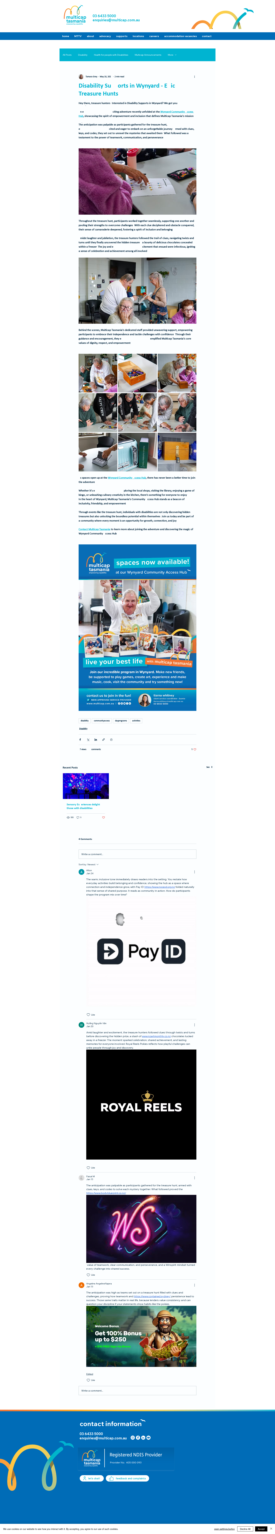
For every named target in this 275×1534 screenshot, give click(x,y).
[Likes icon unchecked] (88, 1015)
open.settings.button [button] (224, 1529)
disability (84, 721)
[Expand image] (98, 373)
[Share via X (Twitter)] (87, 739)
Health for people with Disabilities (111, 55)
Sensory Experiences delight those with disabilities (83, 806)
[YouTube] (148, 1438)
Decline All (245, 1529)
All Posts (67, 55)
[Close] (271, 1528)
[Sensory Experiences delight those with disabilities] (86, 786)
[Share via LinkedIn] (95, 739)
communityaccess (102, 721)
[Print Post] (111, 739)
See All (209, 767)
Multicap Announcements (148, 55)
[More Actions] (194, 872)
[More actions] (194, 77)
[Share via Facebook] (80, 739)
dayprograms (121, 721)
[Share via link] (103, 739)
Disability (83, 55)
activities (136, 721)
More (170, 55)
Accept (261, 1529)
